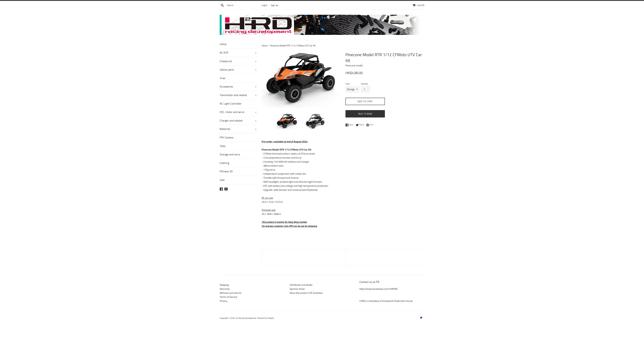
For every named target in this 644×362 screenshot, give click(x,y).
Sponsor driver (297, 289)
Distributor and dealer (301, 285)
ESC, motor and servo (238, 112)
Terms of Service (228, 297)
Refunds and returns (230, 293)
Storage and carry (230, 154)
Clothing (224, 163)
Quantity (364, 83)
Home (223, 44)
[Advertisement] (303, 257)
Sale (222, 180)
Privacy (223, 301)
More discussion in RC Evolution (306, 293)
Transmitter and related (238, 95)
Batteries (238, 129)
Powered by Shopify (265, 318)
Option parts (238, 70)
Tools (222, 146)
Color (347, 83)
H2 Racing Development (246, 318)
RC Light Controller (230, 104)
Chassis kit (238, 61)
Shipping (224, 285)
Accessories (238, 86)
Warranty (225, 289)
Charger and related (238, 120)
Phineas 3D (226, 171)
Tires (222, 78)
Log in (264, 5)
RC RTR (238, 53)
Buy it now (365, 113)
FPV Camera (226, 137)
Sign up (274, 5)
